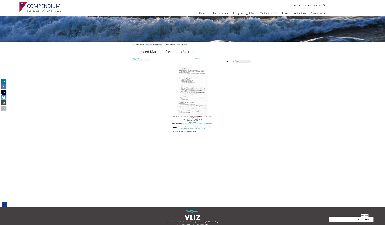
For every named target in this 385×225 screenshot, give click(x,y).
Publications (299, 13)
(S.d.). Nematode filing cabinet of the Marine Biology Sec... (197, 123)
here (176, 131)
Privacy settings (364, 215)
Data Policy (136, 58)
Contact (295, 5)
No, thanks (366, 219)
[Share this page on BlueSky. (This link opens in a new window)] (3, 97)
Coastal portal (317, 13)
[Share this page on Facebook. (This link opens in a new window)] (3, 86)
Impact (307, 5)
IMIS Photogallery (137, 60)
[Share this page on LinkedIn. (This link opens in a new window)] (3, 81)
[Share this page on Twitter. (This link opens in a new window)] (3, 92)
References (146, 60)
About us (203, 13)
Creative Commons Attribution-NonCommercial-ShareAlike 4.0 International (195, 127)
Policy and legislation (244, 13)
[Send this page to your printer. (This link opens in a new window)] (3, 108)
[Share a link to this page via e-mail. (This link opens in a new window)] (3, 102)
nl (319, 5)
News (285, 13)
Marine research (268, 13)
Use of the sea (220, 13)
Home (148, 44)
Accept (358, 219)
